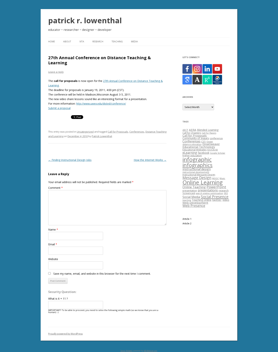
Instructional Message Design (198, 174)
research (224, 190)
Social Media (191, 197)
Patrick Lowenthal (102, 136)
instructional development (195, 172)
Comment (55, 188)
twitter (217, 200)
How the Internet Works (150, 160)
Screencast (188, 193)
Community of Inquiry (195, 138)
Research (97, 41)
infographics (197, 165)
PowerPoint (216, 186)
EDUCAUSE (212, 149)
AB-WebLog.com (150, 350)
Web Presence (193, 205)
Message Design (196, 177)
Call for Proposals (118, 131)
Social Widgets (126, 350)
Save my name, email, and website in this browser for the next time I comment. (102, 273)
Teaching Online (201, 200)
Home (51, 41)
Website (53, 259)
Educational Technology (198, 147)
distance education (192, 144)
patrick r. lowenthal (85, 20)
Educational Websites (194, 149)
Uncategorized (85, 131)
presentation (189, 190)
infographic (197, 159)
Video (225, 200)
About (67, 41)
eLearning (189, 153)
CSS (203, 141)
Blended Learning (207, 130)
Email (52, 244)
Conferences (136, 131)
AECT (185, 130)
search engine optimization (209, 193)
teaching (186, 200)
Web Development (195, 202)
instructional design (196, 169)
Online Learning (202, 182)
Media (134, 41)
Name (53, 229)
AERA (192, 130)
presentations (208, 190)
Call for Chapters (191, 132)
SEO (226, 193)
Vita (81, 41)
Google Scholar (217, 153)
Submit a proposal (59, 108)
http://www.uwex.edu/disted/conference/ (101, 103)
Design (210, 141)
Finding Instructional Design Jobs (70, 160)
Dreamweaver (211, 144)
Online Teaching (194, 187)
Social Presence (214, 196)
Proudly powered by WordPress (65, 333)
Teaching (117, 41)
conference (216, 138)
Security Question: (62, 292)
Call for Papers (209, 133)
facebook (203, 153)
